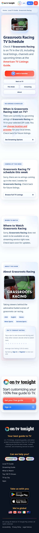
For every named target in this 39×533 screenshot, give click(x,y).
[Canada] (15, 512)
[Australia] (28, 512)
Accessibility (6, 527)
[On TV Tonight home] (19, 382)
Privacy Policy (16, 527)
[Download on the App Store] (19, 501)
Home (5, 10)
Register (22, 352)
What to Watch (8, 471)
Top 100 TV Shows (9, 474)
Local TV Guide (13, 10)
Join (24, 3)
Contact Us (11, 459)
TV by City (6, 477)
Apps (4, 481)
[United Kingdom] (19, 512)
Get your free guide (14, 400)
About (30, 459)
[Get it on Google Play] (19, 494)
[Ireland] (24, 512)
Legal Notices (27, 527)
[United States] (10, 512)
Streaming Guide (8, 467)
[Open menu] (36, 3)
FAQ (22, 459)
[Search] (19, 3)
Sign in (30, 3)
